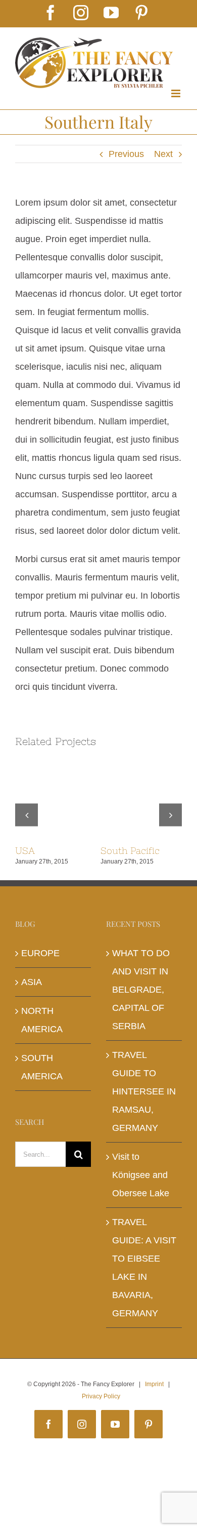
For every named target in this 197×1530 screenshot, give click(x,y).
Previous (126, 154)
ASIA (31, 982)
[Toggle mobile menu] (176, 93)
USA (25, 850)
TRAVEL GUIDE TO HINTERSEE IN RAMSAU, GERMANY (144, 1091)
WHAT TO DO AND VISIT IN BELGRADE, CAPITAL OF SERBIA (141, 989)
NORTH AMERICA (42, 1020)
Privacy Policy (101, 1396)
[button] (26, 814)
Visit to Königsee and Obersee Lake (140, 1175)
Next (163, 154)
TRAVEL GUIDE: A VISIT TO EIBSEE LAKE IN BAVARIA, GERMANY (144, 1267)
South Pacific (130, 850)
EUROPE (40, 953)
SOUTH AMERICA (42, 1067)
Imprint (154, 1384)
